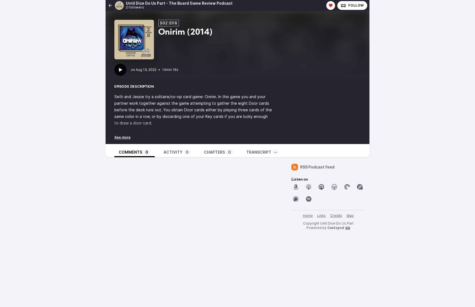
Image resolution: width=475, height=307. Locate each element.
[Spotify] (308, 199)
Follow (356, 5)
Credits (336, 216)
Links (321, 216)
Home (308, 216)
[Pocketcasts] (347, 186)
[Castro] (321, 186)
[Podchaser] (295, 199)
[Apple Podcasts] (308, 186)
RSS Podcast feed (317, 167)
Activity (176, 152)
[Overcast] (334, 186)
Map (350, 216)
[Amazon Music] (295, 186)
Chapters (217, 152)
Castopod (335, 228)
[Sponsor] (330, 5)
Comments (133, 152)
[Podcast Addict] (359, 186)
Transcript (261, 152)
